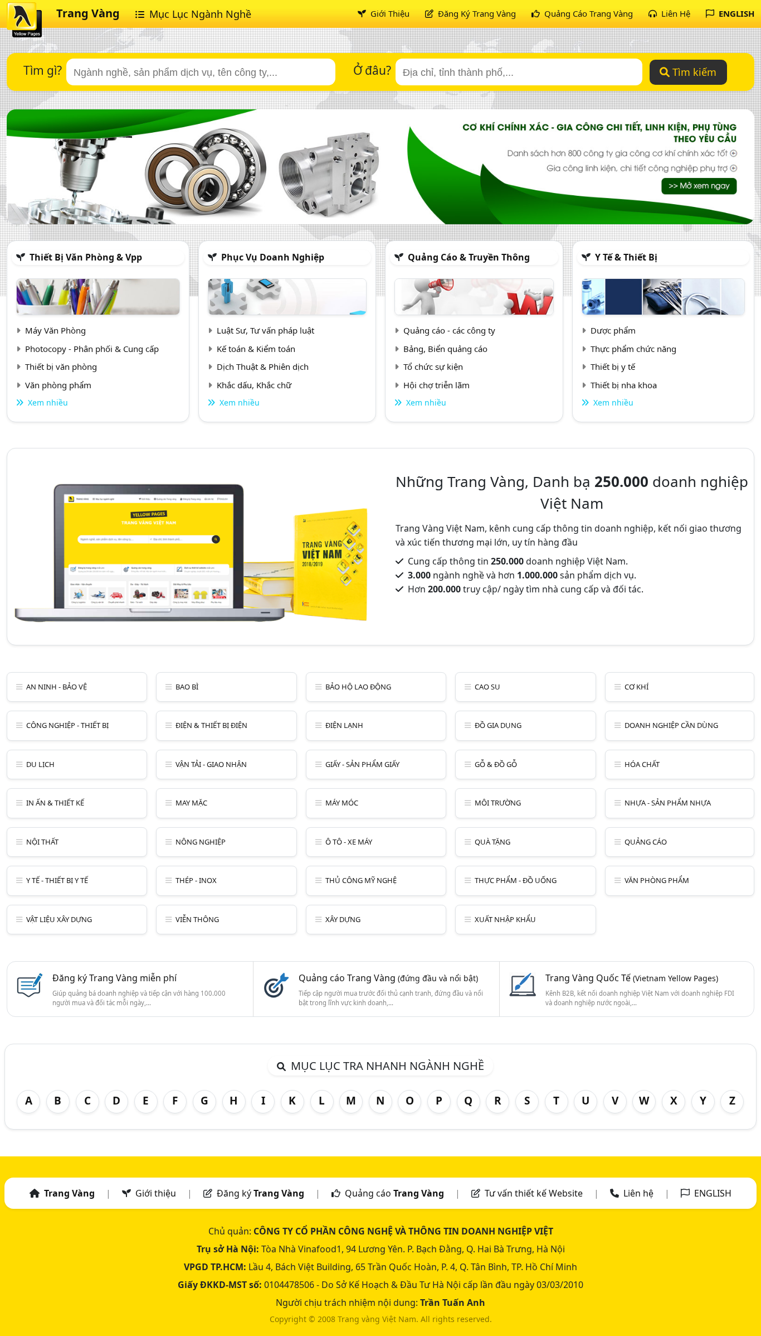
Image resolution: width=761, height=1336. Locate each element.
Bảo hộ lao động (358, 687)
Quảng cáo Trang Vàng (388, 978)
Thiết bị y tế (613, 366)
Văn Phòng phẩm (657, 880)
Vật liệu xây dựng (59, 919)
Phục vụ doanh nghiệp (272, 257)
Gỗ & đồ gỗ (496, 764)
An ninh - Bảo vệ (56, 687)
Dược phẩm (613, 330)
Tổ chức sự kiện (433, 366)
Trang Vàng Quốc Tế (631, 978)
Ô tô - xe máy (348, 842)
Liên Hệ (674, 13)
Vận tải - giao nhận (211, 764)
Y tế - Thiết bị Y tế (57, 880)
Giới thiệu (155, 1193)
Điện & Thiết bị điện (211, 725)
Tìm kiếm (693, 72)
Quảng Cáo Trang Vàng (587, 13)
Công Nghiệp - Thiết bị (67, 725)
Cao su (487, 687)
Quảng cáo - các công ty (449, 330)
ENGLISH (735, 13)
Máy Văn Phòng (55, 330)
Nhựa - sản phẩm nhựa (668, 803)
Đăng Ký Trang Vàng (476, 13)
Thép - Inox (196, 880)
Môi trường (498, 803)
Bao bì (186, 687)
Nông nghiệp (200, 842)
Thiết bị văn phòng (61, 366)
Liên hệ (638, 1193)
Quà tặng (492, 842)
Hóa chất (642, 764)
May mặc (191, 803)
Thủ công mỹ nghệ (361, 880)
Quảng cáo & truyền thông (469, 257)
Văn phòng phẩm (58, 384)
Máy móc (341, 803)
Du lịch (40, 764)
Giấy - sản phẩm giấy (362, 764)
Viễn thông (197, 919)
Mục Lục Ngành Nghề (199, 14)
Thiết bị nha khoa (624, 384)
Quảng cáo (646, 842)
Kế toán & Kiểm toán (256, 348)
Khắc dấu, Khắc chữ (254, 384)
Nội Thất (42, 842)
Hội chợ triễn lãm (436, 384)
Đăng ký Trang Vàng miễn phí (114, 978)
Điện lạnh (344, 725)
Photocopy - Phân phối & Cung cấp (92, 348)
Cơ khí (636, 687)
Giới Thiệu (388, 13)
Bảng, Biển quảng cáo (445, 348)
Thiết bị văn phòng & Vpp (86, 257)
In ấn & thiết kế (55, 803)
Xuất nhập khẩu (505, 919)
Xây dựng (342, 919)
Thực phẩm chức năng (633, 348)
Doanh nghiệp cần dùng (671, 725)
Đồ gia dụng (498, 725)
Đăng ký (260, 1193)
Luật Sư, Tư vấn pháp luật (265, 330)
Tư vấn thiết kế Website (535, 1193)
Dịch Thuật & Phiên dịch (263, 366)
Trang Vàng (88, 13)
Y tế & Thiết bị (626, 257)
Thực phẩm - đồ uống (516, 880)
